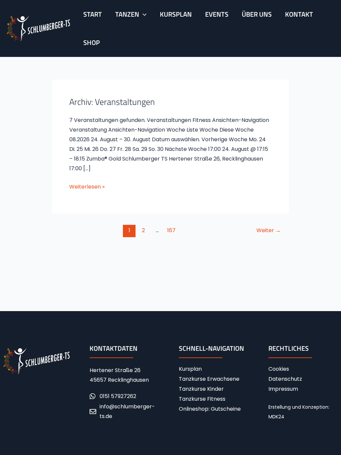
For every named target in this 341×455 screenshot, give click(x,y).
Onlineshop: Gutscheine (210, 409)
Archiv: (112, 101)
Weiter (268, 230)
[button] (143, 14)
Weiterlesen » (87, 186)
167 (171, 230)
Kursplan (190, 369)
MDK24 (276, 416)
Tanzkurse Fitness (202, 399)
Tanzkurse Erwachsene (209, 379)
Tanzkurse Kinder (201, 389)
